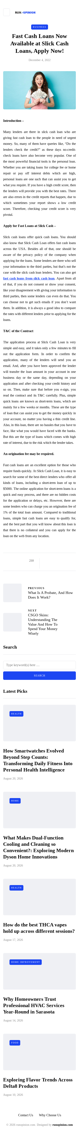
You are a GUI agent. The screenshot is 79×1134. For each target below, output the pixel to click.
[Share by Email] (46, 566)
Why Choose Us (50, 1115)
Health (16, 714)
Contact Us (25, 1115)
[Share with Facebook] (46, 561)
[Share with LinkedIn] (62, 561)
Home (15, 801)
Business (39, 27)
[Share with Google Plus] (57, 561)
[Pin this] (67, 561)
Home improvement (25, 962)
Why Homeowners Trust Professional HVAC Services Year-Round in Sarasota (33, 1005)
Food (15, 1043)
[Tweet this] (51, 561)
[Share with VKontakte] (72, 561)
